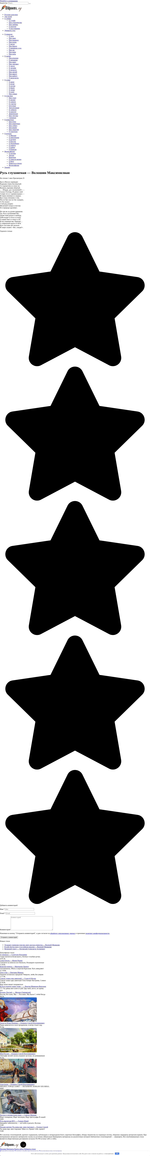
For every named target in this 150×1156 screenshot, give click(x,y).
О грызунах (13, 132)
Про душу (12, 98)
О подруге (13, 70)
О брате (12, 88)
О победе (12, 145)
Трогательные (14, 108)
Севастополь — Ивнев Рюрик (11, 961)
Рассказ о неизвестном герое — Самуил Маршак (18, 1115)
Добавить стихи (30, 1149)
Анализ (7, 167)
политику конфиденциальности (97, 933)
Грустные (12, 106)
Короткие (12, 157)
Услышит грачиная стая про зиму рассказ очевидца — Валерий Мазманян (32, 945)
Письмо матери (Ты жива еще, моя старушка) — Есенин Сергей (24, 1127)
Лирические (13, 114)
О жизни (12, 100)
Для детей (8, 17)
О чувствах (8, 96)
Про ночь (12, 54)
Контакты (10, 1149)
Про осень (12, 42)
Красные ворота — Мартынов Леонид (14, 967)
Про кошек (13, 128)
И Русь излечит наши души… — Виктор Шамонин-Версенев (23, 986)
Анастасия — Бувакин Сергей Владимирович (17, 1084)
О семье (7, 80)
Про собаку (13, 126)
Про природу (14, 40)
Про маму (12, 62)
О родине (8, 134)
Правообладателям (7, 1151)
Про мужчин (13, 58)
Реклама (3, 1149)
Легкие (11, 155)
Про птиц (12, 122)
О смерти (12, 102)
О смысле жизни (15, 159)
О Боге (11, 161)
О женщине (13, 60)
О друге (12, 66)
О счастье (12, 104)
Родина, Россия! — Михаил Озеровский (15, 992)
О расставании (14, 28)
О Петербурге (14, 143)
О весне (12, 44)
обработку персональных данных (62, 933)
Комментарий (5, 930)
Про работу (13, 76)
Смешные (12, 118)
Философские (9, 151)
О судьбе (12, 21)
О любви (7, 19)
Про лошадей (14, 130)
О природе (8, 34)
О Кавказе (12, 149)
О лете (11, 36)
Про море (12, 52)
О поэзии (12, 153)
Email (2, 913)
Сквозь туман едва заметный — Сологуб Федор (18, 978)
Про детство (13, 116)
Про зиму (12, 38)
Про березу (13, 46)
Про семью (13, 94)
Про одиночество (15, 23)
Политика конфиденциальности (26, 1151)
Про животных (14, 124)
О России (12, 141)
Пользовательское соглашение (50, 1151)
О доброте (12, 110)
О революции (14, 137)
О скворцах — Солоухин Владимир (13, 955)
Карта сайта (19, 1149)
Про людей (13, 72)
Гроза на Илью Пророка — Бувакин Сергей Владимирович (22, 1023)
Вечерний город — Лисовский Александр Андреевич (24, 949)
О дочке (12, 90)
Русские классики (11, 15)
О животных (9, 120)
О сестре (12, 86)
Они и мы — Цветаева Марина (11, 972)
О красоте (12, 112)
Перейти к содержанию (9, 1)
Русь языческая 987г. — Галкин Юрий (14, 1121)
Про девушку (14, 64)
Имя (2, 909)
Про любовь (13, 24)
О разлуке (12, 26)
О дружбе (12, 68)
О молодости (14, 78)
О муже (11, 84)
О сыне (11, 92)
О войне (12, 147)
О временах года (15, 48)
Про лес (12, 50)
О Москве (12, 136)
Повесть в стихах (15, 163)
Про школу (13, 74)
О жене (11, 82)
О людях (7, 56)
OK (117, 1153)
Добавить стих (9, 30)
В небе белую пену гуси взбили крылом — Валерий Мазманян (28, 947)
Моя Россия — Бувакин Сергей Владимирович (17, 1054)
